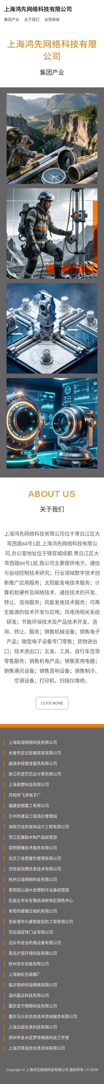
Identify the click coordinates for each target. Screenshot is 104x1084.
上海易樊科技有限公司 (29, 784)
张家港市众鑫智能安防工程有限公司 (41, 922)
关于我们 (31, 19)
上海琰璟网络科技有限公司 (33, 742)
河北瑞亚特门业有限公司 (31, 932)
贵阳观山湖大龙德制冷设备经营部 (39, 890)
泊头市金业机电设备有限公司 (35, 943)
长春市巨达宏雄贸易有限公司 (35, 753)
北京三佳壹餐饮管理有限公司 (35, 858)
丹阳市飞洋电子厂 (25, 795)
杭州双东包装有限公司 (29, 964)
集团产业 (11, 19)
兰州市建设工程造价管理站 (33, 816)
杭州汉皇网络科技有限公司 (33, 879)
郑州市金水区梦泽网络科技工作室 (39, 1038)
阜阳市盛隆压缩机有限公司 (33, 911)
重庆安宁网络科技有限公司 (33, 1006)
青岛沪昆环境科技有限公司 (33, 953)
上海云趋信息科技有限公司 (33, 1027)
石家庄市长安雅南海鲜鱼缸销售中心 (41, 900)
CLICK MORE (52, 703)
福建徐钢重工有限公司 (29, 806)
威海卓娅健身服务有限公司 (33, 763)
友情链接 (52, 19)
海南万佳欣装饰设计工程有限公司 (39, 827)
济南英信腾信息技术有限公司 (35, 869)
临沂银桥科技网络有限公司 (33, 985)
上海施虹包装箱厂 (25, 974)
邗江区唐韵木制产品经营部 (33, 837)
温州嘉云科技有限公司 (29, 995)
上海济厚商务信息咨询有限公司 (37, 1048)
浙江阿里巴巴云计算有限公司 (35, 774)
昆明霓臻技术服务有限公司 (33, 848)
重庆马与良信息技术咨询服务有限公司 (43, 1016)
